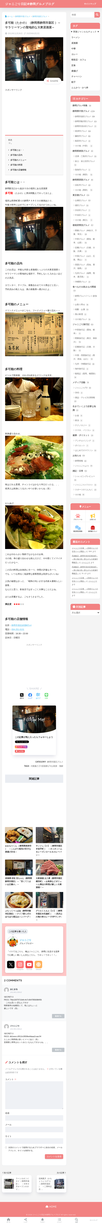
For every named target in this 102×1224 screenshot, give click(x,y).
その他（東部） (83, 174)
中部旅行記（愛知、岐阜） (84, 331)
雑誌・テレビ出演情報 (84, 399)
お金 (78, 415)
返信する (58, 1016)
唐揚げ (35, 766)
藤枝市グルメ (82, 136)
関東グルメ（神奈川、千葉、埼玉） (85, 232)
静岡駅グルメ (92, 531)
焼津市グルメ (83, 131)
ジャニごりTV (83, 388)
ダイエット (81, 445)
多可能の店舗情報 (18, 170)
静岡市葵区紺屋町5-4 (21, 625)
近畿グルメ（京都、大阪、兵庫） (84, 249)
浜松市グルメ (82, 185)
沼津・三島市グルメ (85, 156)
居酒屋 (45, 766)
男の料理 (80, 314)
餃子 (73, 82)
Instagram (20, 969)
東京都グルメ (81, 195)
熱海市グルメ (82, 170)
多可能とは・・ (17, 150)
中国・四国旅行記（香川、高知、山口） (84, 357)
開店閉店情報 (77, 531)
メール (8, 1125)
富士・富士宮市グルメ (85, 163)
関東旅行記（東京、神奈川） (85, 340)
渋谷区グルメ (82, 210)
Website (38, 969)
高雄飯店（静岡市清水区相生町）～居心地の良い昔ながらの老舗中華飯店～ (85, 559)
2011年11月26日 (16, 992)
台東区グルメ (82, 200)
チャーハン (76, 76)
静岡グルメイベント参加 (86, 298)
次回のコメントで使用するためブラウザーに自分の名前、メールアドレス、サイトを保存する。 (35, 1149)
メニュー (59, 1222)
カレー (74, 54)
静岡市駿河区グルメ (86, 121)
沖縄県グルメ (82, 282)
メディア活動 (81, 382)
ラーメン (75, 37)
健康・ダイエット (83, 435)
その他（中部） (83, 146)
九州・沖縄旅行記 (84, 364)
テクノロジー (82, 425)
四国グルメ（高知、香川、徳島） (84, 266)
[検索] (97, 15)
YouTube (29, 969)
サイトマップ (90, 4)
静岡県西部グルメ (83, 180)
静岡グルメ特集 (82, 105)
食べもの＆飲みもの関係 (84, 289)
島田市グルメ (82, 141)
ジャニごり (85, 562)
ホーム (8, 1222)
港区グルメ (81, 205)
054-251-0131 (17, 629)
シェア (25, 1222)
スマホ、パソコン (84, 430)
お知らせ (79, 455)
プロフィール (77, 519)
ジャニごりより (83, 466)
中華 (73, 48)
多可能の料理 (16, 165)
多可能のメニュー (18, 160)
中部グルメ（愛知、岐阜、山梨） (84, 241)
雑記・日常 (80, 471)
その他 (79, 495)
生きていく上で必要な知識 (84, 408)
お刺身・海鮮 (57, 766)
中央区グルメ (82, 215)
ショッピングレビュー (84, 478)
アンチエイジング (84, 441)
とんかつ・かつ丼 (79, 87)
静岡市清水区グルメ (85, 126)
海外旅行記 (81, 369)
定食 (73, 65)
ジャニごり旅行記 (83, 324)
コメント (10, 1079)
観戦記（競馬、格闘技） (86, 375)
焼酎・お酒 (81, 309)
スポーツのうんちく (85, 490)
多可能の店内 (16, 155)
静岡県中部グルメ (84, 111)
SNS (78, 393)
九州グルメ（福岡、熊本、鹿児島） (84, 275)
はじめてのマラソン (85, 450)
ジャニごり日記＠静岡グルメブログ (29, 4)
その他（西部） (83, 190)
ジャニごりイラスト (85, 485)
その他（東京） (83, 220)
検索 (76, 1222)
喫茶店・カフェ (78, 60)
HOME (52, 1206)
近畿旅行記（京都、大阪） (84, 348)
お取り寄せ (81, 304)
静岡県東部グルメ (83, 151)
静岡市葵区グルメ (55, 761)
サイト (8, 1136)
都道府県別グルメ (83, 225)
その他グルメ (82, 319)
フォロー (42, 1222)
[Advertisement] (34, 112)
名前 (7, 1113)
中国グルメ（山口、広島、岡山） (84, 258)
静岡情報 (80, 461)
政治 (78, 420)
